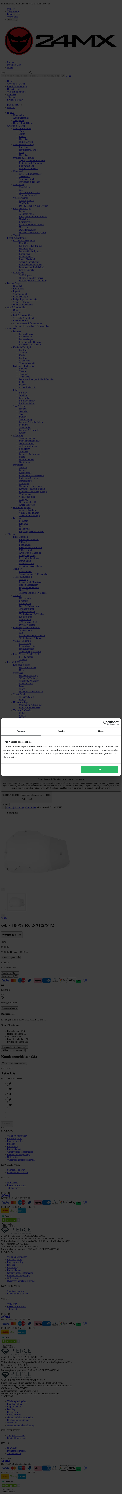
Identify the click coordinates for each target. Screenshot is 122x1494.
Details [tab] (61, 731)
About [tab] (101, 731)
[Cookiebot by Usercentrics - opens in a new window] (106, 723)
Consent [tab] (21, 731)
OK (99, 769)
